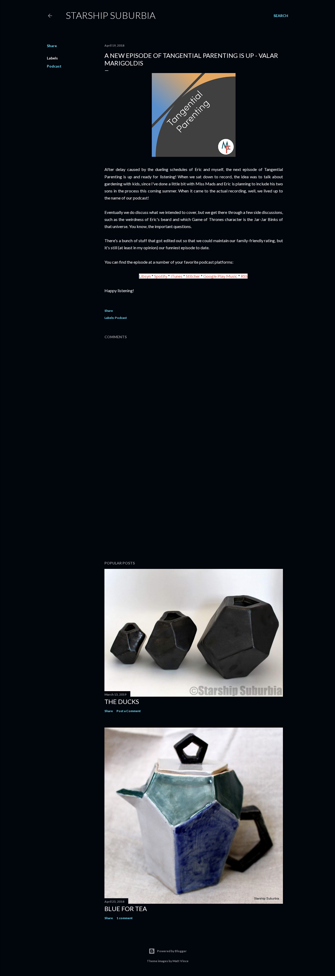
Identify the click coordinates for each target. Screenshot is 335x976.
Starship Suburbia (110, 15)
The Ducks (121, 701)
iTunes (176, 276)
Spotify (160, 276)
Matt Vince (180, 961)
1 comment (124, 918)
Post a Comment (128, 711)
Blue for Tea (125, 908)
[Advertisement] (193, 511)
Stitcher (193, 276)
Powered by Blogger (172, 951)
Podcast (54, 66)
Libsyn (145, 276)
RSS (244, 276)
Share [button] (52, 45)
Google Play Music (220, 276)
